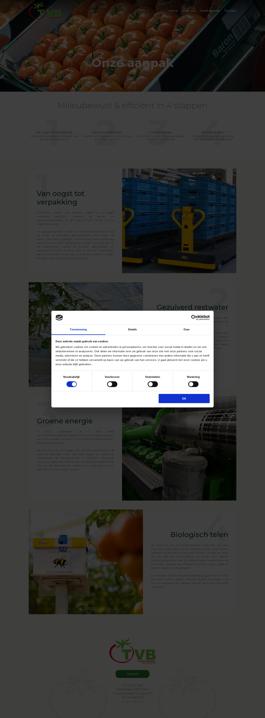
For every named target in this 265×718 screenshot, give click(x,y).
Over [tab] (187, 329)
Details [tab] (132, 329)
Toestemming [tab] (78, 329)
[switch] (112, 384)
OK (184, 398)
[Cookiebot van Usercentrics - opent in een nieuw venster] (194, 317)
